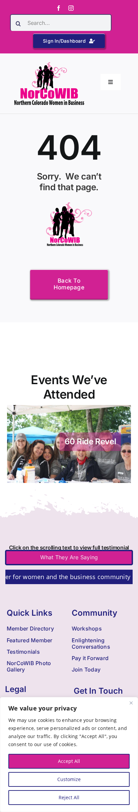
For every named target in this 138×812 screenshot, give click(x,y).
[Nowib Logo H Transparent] (49, 64)
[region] (69, 754)
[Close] (131, 703)
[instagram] (71, 8)
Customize (69, 779)
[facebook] (58, 8)
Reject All (69, 797)
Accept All (69, 761)
